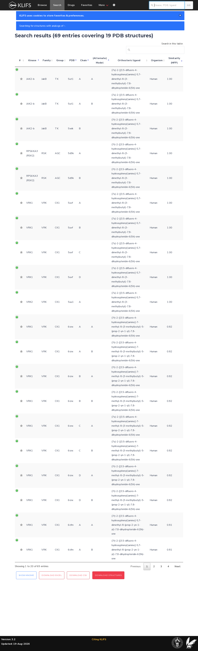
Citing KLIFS (99, 639)
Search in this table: (172, 43)
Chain (83, 60)
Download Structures (108, 575)
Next (178, 566)
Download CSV (78, 575)
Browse (42, 5)
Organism (157, 60)
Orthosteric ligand (129, 60)
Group (60, 60)
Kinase (32, 60)
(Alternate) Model (100, 60)
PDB (72, 60)
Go (188, 5)
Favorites (86, 5)
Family (47, 60)
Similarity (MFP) (174, 60)
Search (57, 5)
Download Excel (52, 575)
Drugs (71, 5)
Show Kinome (26, 575)
